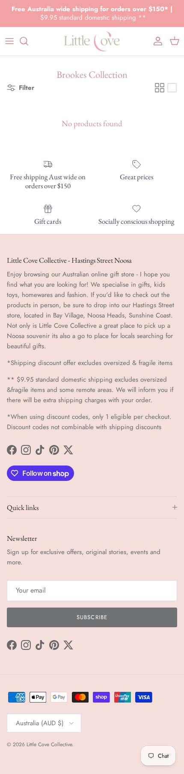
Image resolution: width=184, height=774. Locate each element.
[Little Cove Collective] (92, 41)
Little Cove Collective (49, 744)
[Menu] (9, 41)
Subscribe (92, 617)
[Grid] (159, 88)
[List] (172, 88)
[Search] (28, 41)
